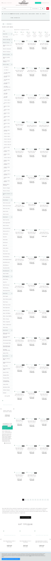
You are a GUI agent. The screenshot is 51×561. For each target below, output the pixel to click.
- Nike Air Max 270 (7, 124)
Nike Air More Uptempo (6, 185)
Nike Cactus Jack (6, 202)
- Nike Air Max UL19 (7, 171)
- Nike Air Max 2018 (7, 113)
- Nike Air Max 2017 (7, 110)
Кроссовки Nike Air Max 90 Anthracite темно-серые (19, 98)
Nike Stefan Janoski (7, 299)
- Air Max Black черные (7, 76)
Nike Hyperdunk (6, 222)
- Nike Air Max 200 (7, 106)
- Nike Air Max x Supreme (7, 174)
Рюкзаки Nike (6, 377)
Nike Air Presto (6, 190)
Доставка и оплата (24, 13)
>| (47, 499)
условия (30, 555)
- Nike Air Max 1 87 (7, 103)
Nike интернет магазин (15, 13)
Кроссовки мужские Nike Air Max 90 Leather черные (19, 71)
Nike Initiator (6, 225)
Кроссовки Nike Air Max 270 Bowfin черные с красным (19, 476)
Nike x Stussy (6, 318)
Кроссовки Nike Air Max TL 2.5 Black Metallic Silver (19, 125)
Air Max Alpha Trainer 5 (28, 36)
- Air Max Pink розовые (7, 83)
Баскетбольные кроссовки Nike (6, 346)
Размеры (37, 13)
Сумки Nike (5, 384)
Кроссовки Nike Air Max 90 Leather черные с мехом (32, 152)
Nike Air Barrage (6, 39)
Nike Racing (5, 287)
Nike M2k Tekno (6, 253)
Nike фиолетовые (7, 340)
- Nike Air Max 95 (7, 136)
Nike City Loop (6, 208)
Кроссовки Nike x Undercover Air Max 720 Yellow (19, 314)
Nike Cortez (5, 211)
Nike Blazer (5, 200)
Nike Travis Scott (6, 304)
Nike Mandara (6, 256)
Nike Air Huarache (7, 48)
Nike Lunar (5, 250)
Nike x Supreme (6, 321)
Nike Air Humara (6, 51)
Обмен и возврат (31, 13)
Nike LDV (5, 245)
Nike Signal (5, 296)
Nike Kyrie (5, 242)
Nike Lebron (5, 248)
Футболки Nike (6, 387)
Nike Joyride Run (6, 228)
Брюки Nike (5, 353)
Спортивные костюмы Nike (6, 381)
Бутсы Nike (5, 355)
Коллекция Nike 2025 (6, 369)
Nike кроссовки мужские (6, 337)
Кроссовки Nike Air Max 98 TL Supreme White (44, 44)
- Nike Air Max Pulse (7, 154)
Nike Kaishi (5, 233)
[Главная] (3, 23)
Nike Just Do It (6, 231)
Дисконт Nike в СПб (6, 359)
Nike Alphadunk (6, 197)
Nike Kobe (5, 239)
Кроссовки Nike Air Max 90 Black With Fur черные (19, 395)
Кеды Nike (5, 365)
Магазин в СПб (17, 17)
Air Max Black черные (34, 36)
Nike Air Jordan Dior (6, 58)
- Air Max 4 (6, 69)
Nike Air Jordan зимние (6, 61)
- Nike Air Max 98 (7, 144)
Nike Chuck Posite (7, 205)
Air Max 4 (22, 34)
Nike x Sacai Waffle (7, 316)
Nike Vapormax (6, 307)
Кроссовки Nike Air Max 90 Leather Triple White (32, 71)
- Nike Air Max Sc (7, 157)
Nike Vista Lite (6, 310)
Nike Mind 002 (6, 267)
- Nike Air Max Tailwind (7, 164)
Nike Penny (5, 279)
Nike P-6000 (5, 273)
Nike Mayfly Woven (7, 259)
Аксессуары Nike (7, 343)
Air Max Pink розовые (47, 36)
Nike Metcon (6, 265)
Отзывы (12, 17)
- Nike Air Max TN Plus (7, 167)
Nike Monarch (6, 270)
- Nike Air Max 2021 (7, 117)
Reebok (4, 392)
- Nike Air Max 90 (7, 133)
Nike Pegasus (6, 276)
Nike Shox (5, 293)
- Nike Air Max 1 (7, 100)
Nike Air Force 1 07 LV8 (7, 45)
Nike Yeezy (5, 327)
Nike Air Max (6, 64)
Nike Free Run (6, 219)
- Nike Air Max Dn (7, 147)
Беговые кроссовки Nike (6, 350)
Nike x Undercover (7, 324)
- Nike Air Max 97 (7, 141)
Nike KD (5, 236)
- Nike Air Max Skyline (7, 160)
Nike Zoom (5, 330)
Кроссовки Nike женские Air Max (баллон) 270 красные (19, 179)
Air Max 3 (16, 34)
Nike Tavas (5, 301)
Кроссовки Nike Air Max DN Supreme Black (19, 449)
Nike (4, 31)
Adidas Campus (6, 389)
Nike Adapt (5, 36)
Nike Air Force (6, 42)
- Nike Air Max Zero (7, 178)
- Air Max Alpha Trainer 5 (7, 73)
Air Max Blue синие (40, 36)
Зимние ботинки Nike (7, 363)
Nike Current (6, 214)
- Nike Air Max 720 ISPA (7, 130)
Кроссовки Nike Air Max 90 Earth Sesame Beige (44, 98)
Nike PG (5, 282)
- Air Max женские (6, 93)
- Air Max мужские (6, 97)
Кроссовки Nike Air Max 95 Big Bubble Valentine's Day (32, 44)
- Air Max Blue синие (7, 80)
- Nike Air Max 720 (7, 127)
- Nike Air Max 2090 (7, 120)
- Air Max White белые (7, 90)
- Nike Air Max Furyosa (7, 151)
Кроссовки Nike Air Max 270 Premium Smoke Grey (32, 98)
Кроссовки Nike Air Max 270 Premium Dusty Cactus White (44, 71)
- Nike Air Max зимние (7, 181)
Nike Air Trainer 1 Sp (7, 194)
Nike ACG (5, 33)
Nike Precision (6, 284)
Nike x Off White (6, 313)
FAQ (40, 13)
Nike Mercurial (6, 262)
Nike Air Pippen (6, 187)
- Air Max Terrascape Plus (7, 87)
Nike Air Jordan (6, 54)
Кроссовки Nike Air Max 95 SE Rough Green (32, 233)
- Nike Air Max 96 (7, 139)
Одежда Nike (6, 375)
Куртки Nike (6, 372)
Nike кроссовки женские (6, 333)
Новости (44, 13)
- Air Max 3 (6, 67)
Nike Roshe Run (6, 290)
